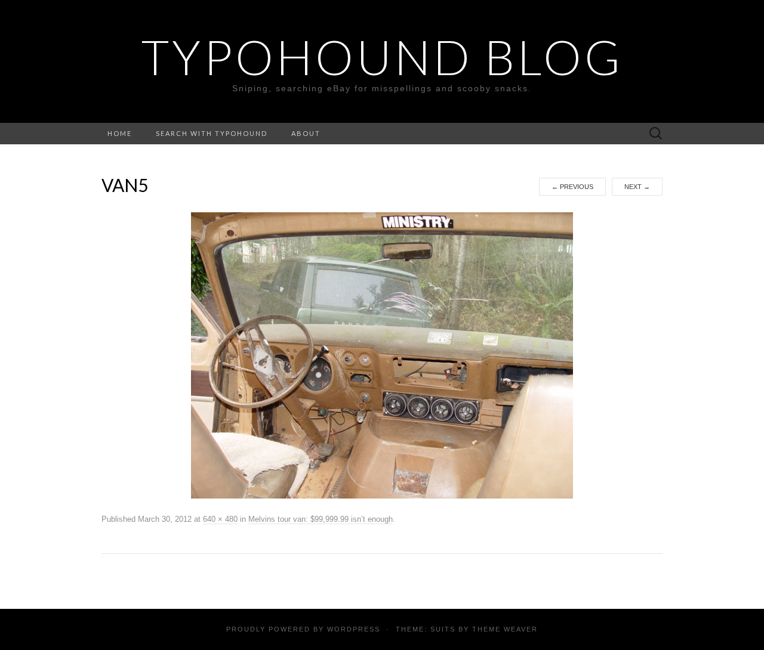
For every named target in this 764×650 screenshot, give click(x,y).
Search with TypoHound (211, 133)
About (306, 133)
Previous (572, 186)
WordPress (353, 629)
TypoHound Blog (382, 56)
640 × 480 (220, 519)
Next (637, 186)
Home (119, 133)
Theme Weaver (505, 629)
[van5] (382, 355)
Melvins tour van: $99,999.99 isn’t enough (320, 519)
